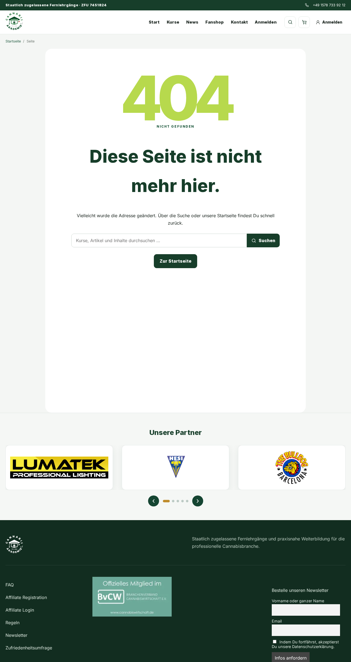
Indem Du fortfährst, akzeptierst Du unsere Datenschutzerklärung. (305, 644)
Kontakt (239, 22)
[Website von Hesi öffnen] (175, 467)
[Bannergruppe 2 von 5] (173, 501)
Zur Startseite (175, 261)
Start (154, 22)
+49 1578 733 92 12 (329, 5)
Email (277, 621)
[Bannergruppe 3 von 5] (178, 501)
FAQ (9, 585)
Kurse (173, 22)
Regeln (12, 622)
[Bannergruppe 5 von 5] (187, 501)
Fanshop (214, 22)
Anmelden (266, 22)
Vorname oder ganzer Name (298, 600)
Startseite (13, 41)
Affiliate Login (19, 610)
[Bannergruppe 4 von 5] (182, 501)
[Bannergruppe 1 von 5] (166, 501)
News (192, 22)
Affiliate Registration (26, 597)
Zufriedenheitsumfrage (28, 647)
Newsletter (16, 635)
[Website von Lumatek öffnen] (59, 467)
